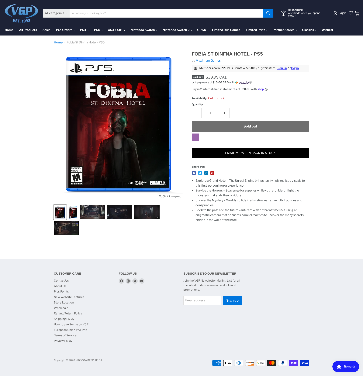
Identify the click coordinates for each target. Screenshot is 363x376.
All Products (28, 30)
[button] (250, 82)
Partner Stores (284, 30)
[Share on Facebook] (194, 173)
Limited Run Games (226, 30)
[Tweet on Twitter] (200, 173)
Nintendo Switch (142, 30)
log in (295, 68)
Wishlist (327, 30)
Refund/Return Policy (68, 313)
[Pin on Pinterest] (212, 173)
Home (9, 30)
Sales (46, 30)
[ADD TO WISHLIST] (195, 137)
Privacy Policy (63, 341)
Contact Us (61, 280)
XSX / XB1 (115, 30)
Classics (308, 30)
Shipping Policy (64, 319)
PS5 (97, 30)
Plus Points (61, 291)
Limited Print (255, 30)
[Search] (268, 13)
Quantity (197, 104)
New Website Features (69, 297)
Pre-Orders (64, 30)
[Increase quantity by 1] (225, 113)
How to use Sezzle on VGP (71, 324)
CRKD (201, 30)
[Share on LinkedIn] (206, 173)
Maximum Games (208, 60)
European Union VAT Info (70, 330)
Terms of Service (65, 335)
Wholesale (61, 308)
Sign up (282, 68)
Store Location (64, 302)
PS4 (83, 30)
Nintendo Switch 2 (176, 30)
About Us (60, 286)
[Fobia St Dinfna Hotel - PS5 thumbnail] (60, 212)
